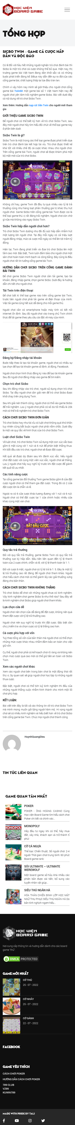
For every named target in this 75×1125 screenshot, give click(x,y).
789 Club (8, 1085)
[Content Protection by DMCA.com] (21, 958)
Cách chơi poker (14, 1073)
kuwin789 (9, 1092)
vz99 (6, 1088)
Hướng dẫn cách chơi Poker (21, 1079)
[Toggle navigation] (67, 10)
